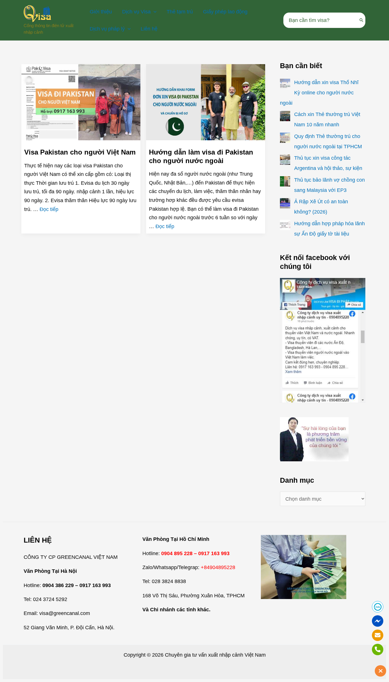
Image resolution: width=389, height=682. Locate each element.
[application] (154, 11)
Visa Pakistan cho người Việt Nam (80, 152)
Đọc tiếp (49, 209)
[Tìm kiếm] (361, 20)
